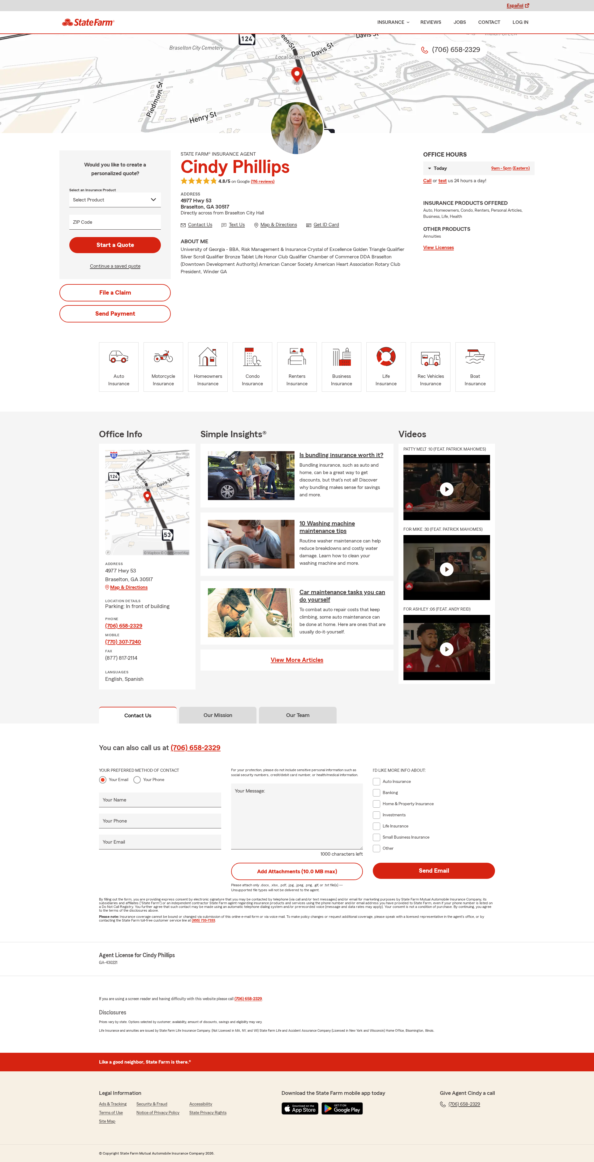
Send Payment (115, 314)
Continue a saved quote (115, 266)
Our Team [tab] (298, 715)
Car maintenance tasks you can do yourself (342, 596)
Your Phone (153, 780)
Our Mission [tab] (218, 715)
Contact (489, 22)
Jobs (460, 22)
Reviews (430, 22)
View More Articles (297, 660)
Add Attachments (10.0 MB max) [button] (297, 871)
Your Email (118, 780)
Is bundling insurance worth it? (341, 455)
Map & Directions (129, 587)
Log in (520, 22)
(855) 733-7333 (203, 920)
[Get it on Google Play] (342, 1108)
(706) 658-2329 (123, 626)
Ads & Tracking (113, 1104)
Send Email (434, 871)
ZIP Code (82, 222)
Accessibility (200, 1104)
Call (427, 180)
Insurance (390, 22)
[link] (88, 22)
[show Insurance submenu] (406, 22)
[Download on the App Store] (300, 1108)
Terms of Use (111, 1113)
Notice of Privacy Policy (157, 1113)
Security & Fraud (151, 1104)
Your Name (114, 799)
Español (515, 5)
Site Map (107, 1121)
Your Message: (250, 790)
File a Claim (115, 293)
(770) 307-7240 (123, 642)
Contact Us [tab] (137, 715)
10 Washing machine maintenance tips (327, 527)
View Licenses (438, 247)
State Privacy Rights (207, 1113)
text (442, 180)
